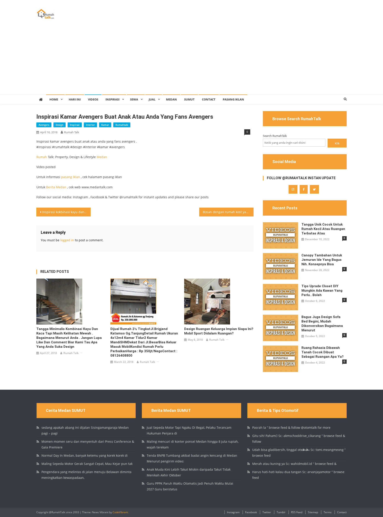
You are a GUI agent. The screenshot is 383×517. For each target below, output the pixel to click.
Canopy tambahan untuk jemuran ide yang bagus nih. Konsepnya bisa (321, 259)
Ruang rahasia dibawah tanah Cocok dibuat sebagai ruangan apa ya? (322, 352)
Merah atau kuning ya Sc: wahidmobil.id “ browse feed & (294, 464)
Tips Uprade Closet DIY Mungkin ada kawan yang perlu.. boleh (321, 290)
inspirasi (75, 124)
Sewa (134, 99)
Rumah (41, 157)
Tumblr (281, 512)
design (59, 124)
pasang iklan (70, 177)
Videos (93, 99)
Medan (171, 99)
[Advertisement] (191, 61)
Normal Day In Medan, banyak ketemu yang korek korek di (84, 455)
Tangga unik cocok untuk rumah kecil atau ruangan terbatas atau (323, 228)
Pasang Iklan (233, 99)
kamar (105, 124)
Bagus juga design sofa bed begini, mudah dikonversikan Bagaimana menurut (322, 323)
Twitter (266, 512)
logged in (67, 240)
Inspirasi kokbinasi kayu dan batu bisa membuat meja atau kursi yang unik (66, 212)
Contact (208, 99)
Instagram (233, 512)
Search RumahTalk (275, 136)
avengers (44, 124)
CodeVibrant (120, 512)
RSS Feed (296, 512)
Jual (152, 99)
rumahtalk (121, 124)
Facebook (251, 512)
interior (90, 124)
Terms (328, 512)
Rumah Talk (71, 132)
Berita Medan (56, 187)
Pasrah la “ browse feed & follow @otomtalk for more (291, 427)
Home (53, 99)
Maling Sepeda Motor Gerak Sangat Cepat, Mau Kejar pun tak (87, 464)
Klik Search (337, 144)
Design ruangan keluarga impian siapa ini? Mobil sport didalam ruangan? (218, 331)
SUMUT (189, 99)
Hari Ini (75, 99)
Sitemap (313, 512)
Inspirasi (112, 99)
